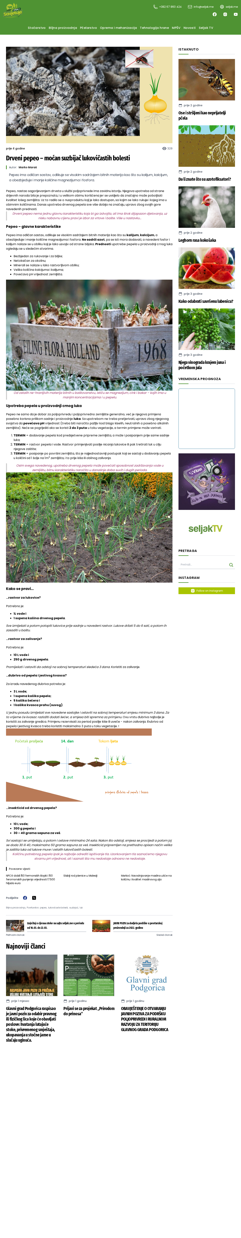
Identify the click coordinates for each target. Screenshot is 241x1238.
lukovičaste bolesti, (58, 907)
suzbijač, (74, 907)
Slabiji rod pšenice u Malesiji (80, 876)
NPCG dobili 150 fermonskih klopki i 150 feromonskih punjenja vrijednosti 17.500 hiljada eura (30, 879)
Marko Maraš (28, 167)
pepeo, (43, 907)
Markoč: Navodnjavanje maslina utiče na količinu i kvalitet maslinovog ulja (146, 877)
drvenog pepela (74, 204)
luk (81, 907)
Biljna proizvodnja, (16, 907)
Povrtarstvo (33, 907)
